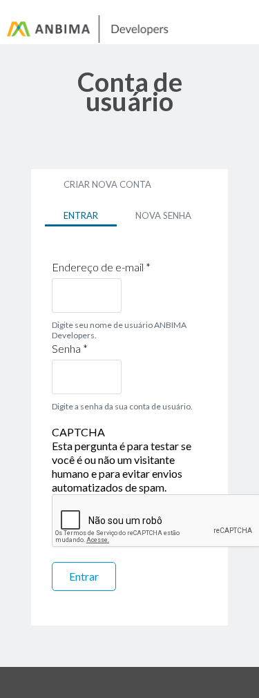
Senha (70, 348)
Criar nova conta (107, 184)
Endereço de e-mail (101, 266)
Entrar (90, 215)
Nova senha (163, 215)
